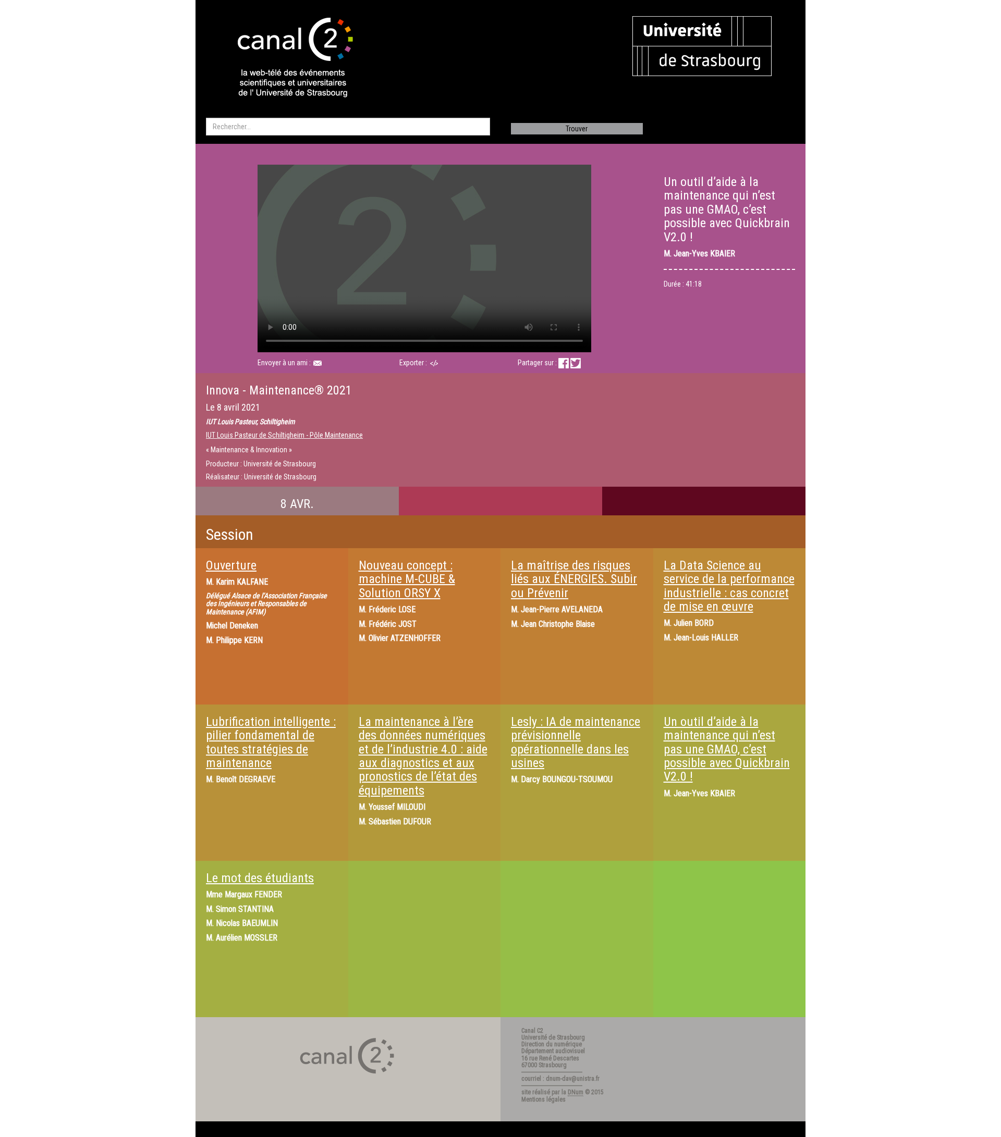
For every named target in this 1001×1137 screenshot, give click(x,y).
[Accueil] (286, 58)
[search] (348, 126)
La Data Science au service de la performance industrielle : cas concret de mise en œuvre (729, 586)
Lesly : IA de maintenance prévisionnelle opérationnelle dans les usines (575, 742)
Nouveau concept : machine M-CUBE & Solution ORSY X (407, 579)
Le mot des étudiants (260, 878)
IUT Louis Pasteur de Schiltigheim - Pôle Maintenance (284, 435)
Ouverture (231, 565)
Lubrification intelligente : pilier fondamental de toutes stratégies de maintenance (271, 742)
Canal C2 (532, 1030)
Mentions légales (543, 1099)
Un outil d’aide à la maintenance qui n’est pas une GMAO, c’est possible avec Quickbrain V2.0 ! (727, 749)
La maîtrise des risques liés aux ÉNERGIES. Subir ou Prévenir (574, 579)
